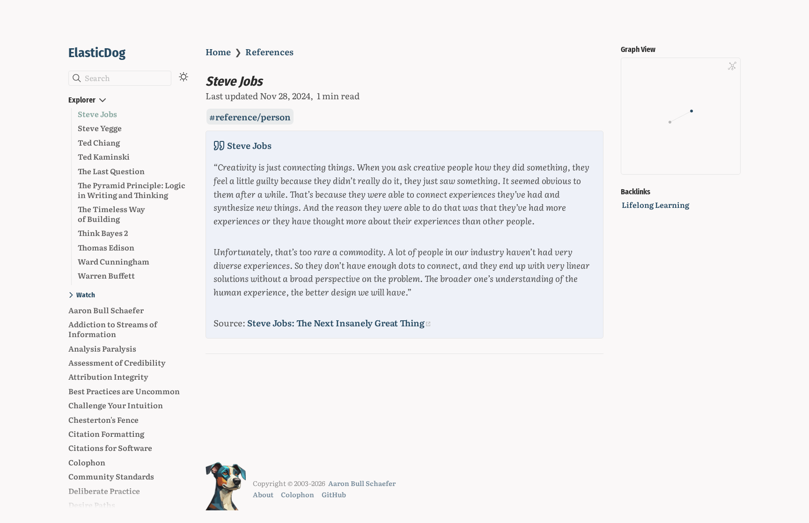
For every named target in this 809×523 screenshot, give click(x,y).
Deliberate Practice (104, 490)
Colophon (86, 462)
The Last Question (111, 171)
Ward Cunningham (113, 261)
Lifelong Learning (655, 204)
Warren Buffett (106, 275)
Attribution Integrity (108, 376)
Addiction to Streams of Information (112, 328)
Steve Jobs (97, 113)
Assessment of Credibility (117, 362)
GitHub (334, 494)
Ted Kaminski (104, 156)
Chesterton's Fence (103, 419)
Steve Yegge (100, 127)
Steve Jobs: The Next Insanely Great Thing (336, 322)
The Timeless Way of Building (111, 213)
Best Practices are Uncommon (124, 391)
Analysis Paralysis (102, 348)
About (263, 494)
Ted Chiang (99, 142)
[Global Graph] (732, 66)
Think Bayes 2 (103, 232)
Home (218, 51)
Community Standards (111, 476)
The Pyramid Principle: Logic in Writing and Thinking (131, 189)
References (269, 51)
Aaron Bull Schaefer (106, 310)
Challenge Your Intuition (115, 405)
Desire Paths (91, 504)
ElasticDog (96, 52)
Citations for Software (110, 447)
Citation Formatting (106, 433)
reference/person (253, 116)
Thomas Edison (106, 247)
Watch (85, 295)
